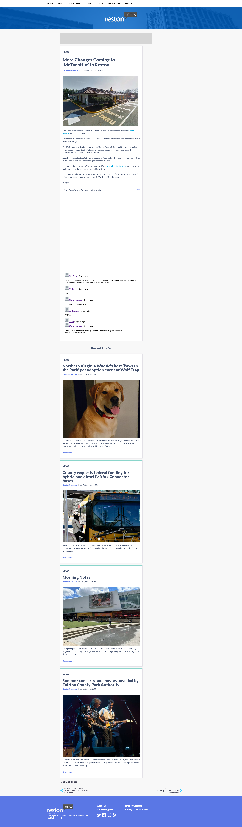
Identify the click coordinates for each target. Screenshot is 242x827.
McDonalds (71, 190)
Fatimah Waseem (70, 70)
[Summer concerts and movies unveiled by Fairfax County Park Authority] (101, 726)
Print (138, 189)
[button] (194, 3)
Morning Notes (76, 577)
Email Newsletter (133, 805)
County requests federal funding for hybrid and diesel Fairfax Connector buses (96, 476)
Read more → (68, 453)
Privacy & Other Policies (136, 809)
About (61, 3)
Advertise (74, 3)
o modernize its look (116, 166)
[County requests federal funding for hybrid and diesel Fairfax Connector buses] (101, 516)
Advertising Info (105, 809)
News (66, 51)
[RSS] (114, 815)
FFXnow (129, 3)
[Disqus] (101, 236)
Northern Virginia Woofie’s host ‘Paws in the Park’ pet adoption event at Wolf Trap (101, 367)
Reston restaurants (91, 190)
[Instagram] (109, 815)
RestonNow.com (70, 374)
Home (50, 3)
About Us (101, 805)
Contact (89, 3)
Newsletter (114, 3)
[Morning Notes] (101, 616)
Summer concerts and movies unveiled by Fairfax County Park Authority (101, 682)
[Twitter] (99, 815)
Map (101, 3)
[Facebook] (104, 815)
